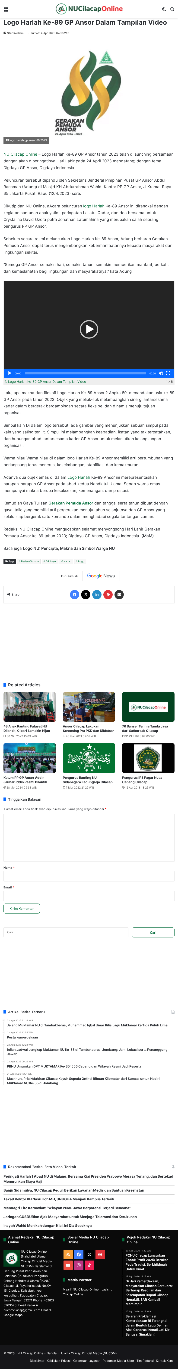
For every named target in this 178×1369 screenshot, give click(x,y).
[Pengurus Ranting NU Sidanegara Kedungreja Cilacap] (89, 758)
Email (8, 887)
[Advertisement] (89, 642)
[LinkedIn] (97, 594)
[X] (85, 594)
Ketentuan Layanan (86, 1360)
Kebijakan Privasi (58, 1360)
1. (45, 381)
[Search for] (172, 11)
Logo (81, 561)
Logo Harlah (78, 477)
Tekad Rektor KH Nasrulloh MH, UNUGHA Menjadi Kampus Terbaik (58, 1199)
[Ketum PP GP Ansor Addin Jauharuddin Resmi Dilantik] (29, 758)
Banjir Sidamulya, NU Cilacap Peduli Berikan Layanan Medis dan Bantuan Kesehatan (73, 1190)
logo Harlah (94, 206)
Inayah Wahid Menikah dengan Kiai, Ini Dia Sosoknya (47, 1225)
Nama (9, 867)
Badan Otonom (30, 561)
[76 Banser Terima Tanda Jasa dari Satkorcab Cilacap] (148, 707)
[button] (89, 329)
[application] (89, 329)
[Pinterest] (108, 594)
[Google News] (101, 576)
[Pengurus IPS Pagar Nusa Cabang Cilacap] (148, 758)
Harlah (67, 561)
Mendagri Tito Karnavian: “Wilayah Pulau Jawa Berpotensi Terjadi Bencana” (67, 1208)
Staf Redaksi (15, 33)
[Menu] (5, 11)
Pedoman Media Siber (118, 1360)
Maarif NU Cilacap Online (81, 1289)
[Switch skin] (164, 11)
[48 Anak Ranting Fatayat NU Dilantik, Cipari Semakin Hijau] (29, 707)
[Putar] (9, 373)
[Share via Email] (119, 594)
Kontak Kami (164, 1360)
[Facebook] (74, 594)
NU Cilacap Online (20, 154)
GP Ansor (51, 561)
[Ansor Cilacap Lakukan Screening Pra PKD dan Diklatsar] (89, 707)
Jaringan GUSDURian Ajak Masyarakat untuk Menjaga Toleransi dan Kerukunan (70, 1217)
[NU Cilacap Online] (89, 9)
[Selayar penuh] (168, 373)
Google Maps (12, 1315)
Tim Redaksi (145, 1360)
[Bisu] (161, 373)
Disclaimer (37, 1360)
